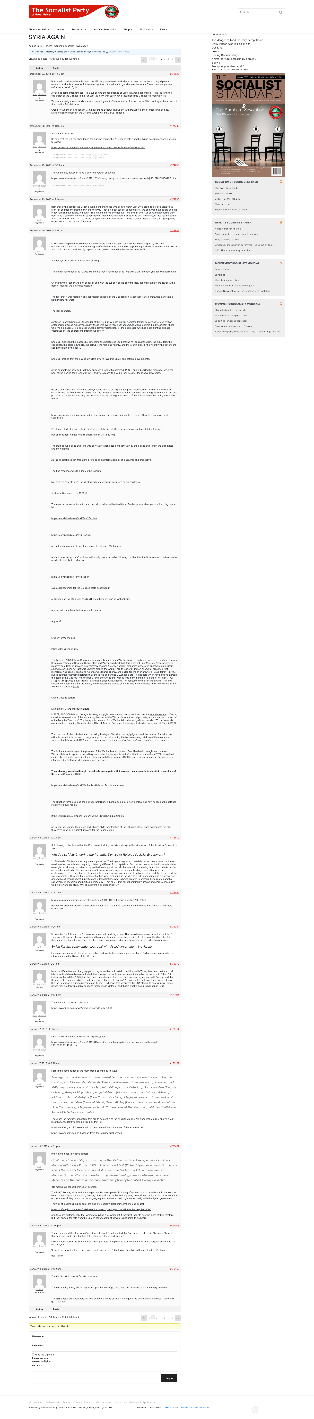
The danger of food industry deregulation (237, 40)
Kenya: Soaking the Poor (227, 239)
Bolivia (216, 62)
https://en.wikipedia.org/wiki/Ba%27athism (74, 518)
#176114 (174, 1029)
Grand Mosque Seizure (77, 708)
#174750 (174, 165)
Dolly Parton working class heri (231, 43)
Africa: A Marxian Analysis (228, 228)
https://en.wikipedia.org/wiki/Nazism (71, 534)
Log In (169, 1378)
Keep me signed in (44, 1354)
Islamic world (72, 740)
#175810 (174, 837)
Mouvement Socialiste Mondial (237, 263)
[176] (173, 723)
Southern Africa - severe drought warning (236, 234)
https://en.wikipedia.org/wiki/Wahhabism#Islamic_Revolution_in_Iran (87, 785)
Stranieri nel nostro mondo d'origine (233, 326)
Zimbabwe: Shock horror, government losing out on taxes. (244, 245)
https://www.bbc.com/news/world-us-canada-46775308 (82, 1008)
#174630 (174, 73)
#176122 (174, 1063)
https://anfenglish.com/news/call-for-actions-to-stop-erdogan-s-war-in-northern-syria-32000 (101, 1209)
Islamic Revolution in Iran (85, 660)
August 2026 (35, 45)
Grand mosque (158, 714)
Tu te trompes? (222, 269)
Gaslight (217, 47)
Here (53, 1070)
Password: (38, 1345)
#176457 (174, 1268)
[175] (156, 720)
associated (57, 723)
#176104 (174, 994)
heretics (162, 677)
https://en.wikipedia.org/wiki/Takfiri (70, 576)
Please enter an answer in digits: (41, 1359)
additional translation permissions (194, 1407)
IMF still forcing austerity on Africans (234, 250)
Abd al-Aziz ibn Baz (105, 723)
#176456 (174, 1225)
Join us (60, 29)
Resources (78, 29)
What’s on (145, 29)
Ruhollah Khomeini (141, 668)
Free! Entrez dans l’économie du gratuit (235, 285)
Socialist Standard (104, 29)
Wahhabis (124, 674)
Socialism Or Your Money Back (236, 181)
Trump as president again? (228, 66)
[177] (82, 740)
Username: (38, 1336)
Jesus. (215, 51)
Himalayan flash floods (226, 188)
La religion (220, 274)
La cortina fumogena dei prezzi (231, 321)
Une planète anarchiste (227, 280)
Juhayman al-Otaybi (158, 723)
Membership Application (142, 1402)
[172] (170, 677)
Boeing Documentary (225, 55)
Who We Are (35, 1402)
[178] (158, 754)
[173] (54, 680)
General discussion (64, 45)
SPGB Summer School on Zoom (231, 209)
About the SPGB (37, 29)
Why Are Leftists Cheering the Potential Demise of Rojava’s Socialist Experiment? (108, 854)
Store (77, 1402)
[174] (76, 686)
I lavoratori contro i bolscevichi (230, 310)
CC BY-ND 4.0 (167, 1407)
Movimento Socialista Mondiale (237, 303)
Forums (48, 45)
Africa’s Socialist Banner (233, 222)
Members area (103, 1402)
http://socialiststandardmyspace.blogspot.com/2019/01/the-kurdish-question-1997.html (98, 900)
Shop (127, 29)
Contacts (120, 1402)
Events (66, 1402)
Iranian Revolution (64, 774)
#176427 (174, 1146)
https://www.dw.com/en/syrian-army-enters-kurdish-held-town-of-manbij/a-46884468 (98, 147)
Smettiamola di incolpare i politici (231, 315)
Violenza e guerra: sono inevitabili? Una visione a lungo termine (247, 331)
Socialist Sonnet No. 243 (227, 198)
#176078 (174, 963)
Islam (71, 734)
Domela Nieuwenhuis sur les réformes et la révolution (242, 291)
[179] (126, 757)
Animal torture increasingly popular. (234, 58)
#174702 (174, 125)
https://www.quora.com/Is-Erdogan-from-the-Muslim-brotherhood (86, 1133)
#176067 (174, 926)
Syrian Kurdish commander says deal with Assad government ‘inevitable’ (101, 946)
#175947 (174, 892)
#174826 (174, 230)
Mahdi (61, 720)
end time (73, 720)
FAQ (162, 29)
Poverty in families (224, 193)
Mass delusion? (223, 204)
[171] (117, 668)
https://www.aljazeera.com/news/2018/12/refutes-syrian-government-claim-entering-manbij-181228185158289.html (113, 178)
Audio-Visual (52, 1402)
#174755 (174, 199)
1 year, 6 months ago (93, 51)
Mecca (120, 677)
